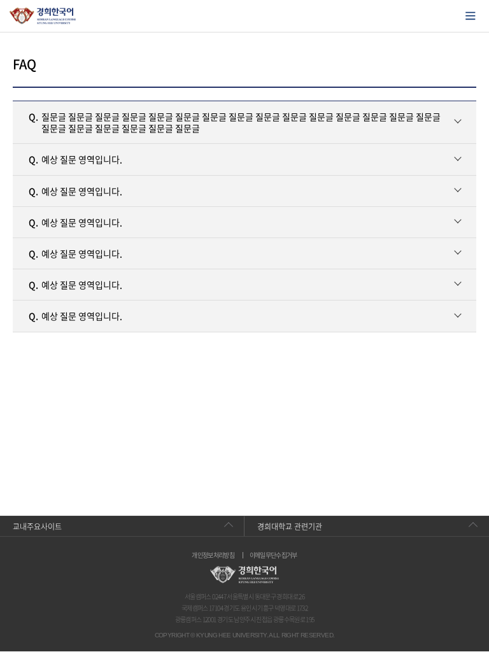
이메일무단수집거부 (273, 555)
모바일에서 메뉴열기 (470, 16)
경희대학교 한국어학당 (43, 16)
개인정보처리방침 (213, 555)
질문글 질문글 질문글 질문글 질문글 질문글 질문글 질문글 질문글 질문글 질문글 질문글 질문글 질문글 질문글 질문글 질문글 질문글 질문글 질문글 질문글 (235, 122)
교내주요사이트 (37, 526)
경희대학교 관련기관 (289, 526)
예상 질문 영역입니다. (75, 159)
